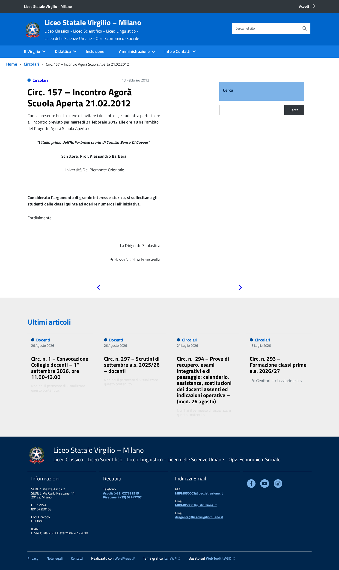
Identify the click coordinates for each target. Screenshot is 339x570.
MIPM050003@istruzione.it (196, 505)
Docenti (43, 340)
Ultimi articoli (49, 321)
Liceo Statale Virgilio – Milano (93, 30)
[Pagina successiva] (240, 288)
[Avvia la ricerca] (304, 28)
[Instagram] (278, 484)
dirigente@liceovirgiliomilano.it (199, 517)
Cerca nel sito (245, 28)
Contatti (77, 558)
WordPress (123, 558)
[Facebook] (251, 484)
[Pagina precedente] (98, 288)
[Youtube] (264, 484)
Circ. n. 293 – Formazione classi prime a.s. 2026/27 (278, 365)
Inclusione (95, 51)
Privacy (32, 558)
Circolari (31, 64)
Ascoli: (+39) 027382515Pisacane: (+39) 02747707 (122, 495)
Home (11, 64)
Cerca (228, 90)
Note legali (55, 558)
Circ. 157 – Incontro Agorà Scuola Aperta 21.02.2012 (79, 97)
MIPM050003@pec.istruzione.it (199, 493)
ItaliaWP (170, 558)
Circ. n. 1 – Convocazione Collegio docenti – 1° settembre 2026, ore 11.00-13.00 (59, 368)
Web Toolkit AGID (219, 558)
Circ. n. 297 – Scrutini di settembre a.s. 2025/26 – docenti (132, 365)
